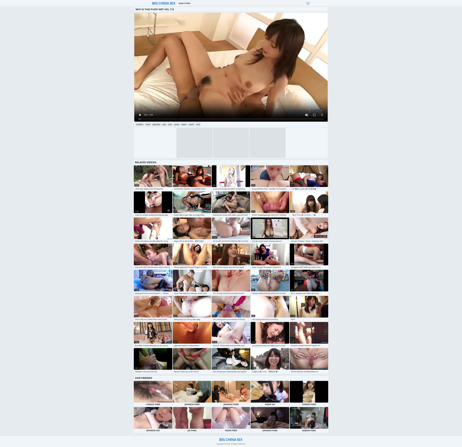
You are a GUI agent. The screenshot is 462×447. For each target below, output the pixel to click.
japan (184, 124)
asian (148, 124)
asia (198, 124)
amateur (139, 124)
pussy (176, 124)
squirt (191, 124)
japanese (156, 124)
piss (170, 124)
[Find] (307, 3)
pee (164, 124)
